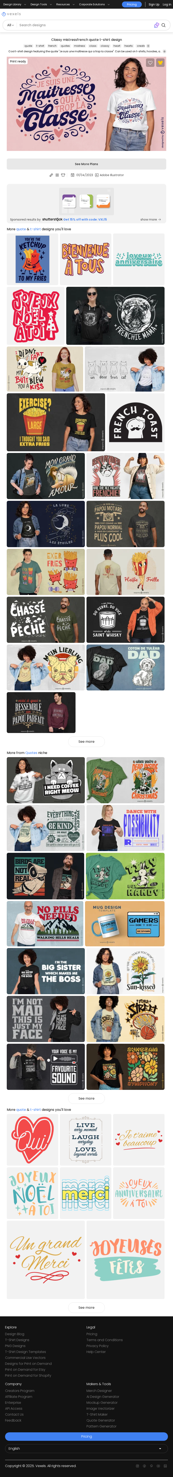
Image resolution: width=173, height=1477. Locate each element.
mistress (79, 46)
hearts (128, 46)
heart (117, 46)
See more (86, 741)
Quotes (31, 752)
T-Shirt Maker (97, 1414)
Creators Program (19, 1390)
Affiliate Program (18, 1396)
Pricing (91, 1334)
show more (149, 219)
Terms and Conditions (104, 1340)
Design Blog (14, 1334)
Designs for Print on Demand (28, 1363)
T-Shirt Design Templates (25, 1351)
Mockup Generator (102, 1402)
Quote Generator (100, 1420)
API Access (13, 1408)
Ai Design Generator (102, 1396)
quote (28, 46)
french (52, 46)
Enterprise (13, 1402)
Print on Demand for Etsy (25, 1369)
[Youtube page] (158, 1466)
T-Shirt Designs (17, 1340)
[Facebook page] (144, 1466)
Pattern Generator (101, 1426)
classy (105, 46)
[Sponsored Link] (86, 201)
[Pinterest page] (151, 1466)
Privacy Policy (97, 1345)
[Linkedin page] (165, 1466)
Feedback (13, 1420)
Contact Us (14, 1414)
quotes (65, 46)
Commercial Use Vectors (25, 1357)
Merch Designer (99, 1390)
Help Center (96, 1351)
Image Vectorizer (100, 1408)
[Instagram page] (137, 1466)
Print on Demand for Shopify (28, 1375)
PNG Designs (15, 1345)
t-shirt (40, 46)
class (92, 46)
